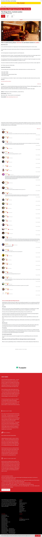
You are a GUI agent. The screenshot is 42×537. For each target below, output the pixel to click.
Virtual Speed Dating (4, 515)
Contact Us (20, 500)
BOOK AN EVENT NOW (6, 489)
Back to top (38, 128)
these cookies (32, 535)
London (37, 42)
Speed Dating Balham (4, 519)
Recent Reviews (3, 517)
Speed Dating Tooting (4, 525)
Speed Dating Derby (4, 532)
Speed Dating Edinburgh (4, 533)
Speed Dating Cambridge (4, 529)
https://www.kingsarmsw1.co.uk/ (12, 96)
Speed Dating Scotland (12, 529)
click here (19, 42)
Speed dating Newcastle (12, 532)
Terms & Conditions (22, 508)
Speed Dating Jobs (21, 506)
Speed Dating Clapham (4, 520)
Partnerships (21, 505)
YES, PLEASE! (21, 3)
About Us (20, 501)
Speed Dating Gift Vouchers (5, 516)
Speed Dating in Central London (5, 521)
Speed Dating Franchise (22, 510)
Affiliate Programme (22, 504)
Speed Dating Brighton (4, 528)
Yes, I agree (37, 535)
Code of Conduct (21, 509)
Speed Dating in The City (4, 526)
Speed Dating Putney (4, 524)
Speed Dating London (4, 518)
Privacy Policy (21, 507)
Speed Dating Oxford (4, 527)
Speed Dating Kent (11, 528)
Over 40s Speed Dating (12, 533)
